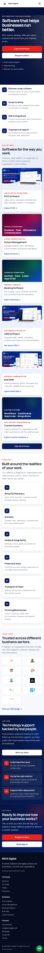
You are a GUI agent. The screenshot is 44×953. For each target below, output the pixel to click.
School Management (9, 905)
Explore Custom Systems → (16, 437)
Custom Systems (8, 915)
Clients (4, 888)
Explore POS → (10, 208)
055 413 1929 (7, 925)
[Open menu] (39, 3)
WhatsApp (6, 931)
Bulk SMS (5, 911)
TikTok (4, 938)
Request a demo (22, 55)
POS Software (7, 901)
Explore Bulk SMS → (12, 391)
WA (39, 948)
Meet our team (22, 752)
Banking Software (8, 908)
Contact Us (6, 891)
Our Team (5, 884)
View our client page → (12, 709)
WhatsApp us (22, 844)
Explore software (22, 48)
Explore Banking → (12, 299)
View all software (22, 446)
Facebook (6, 935)
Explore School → (12, 254)
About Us (5, 881)
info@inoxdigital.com (9, 928)
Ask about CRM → (12, 345)
